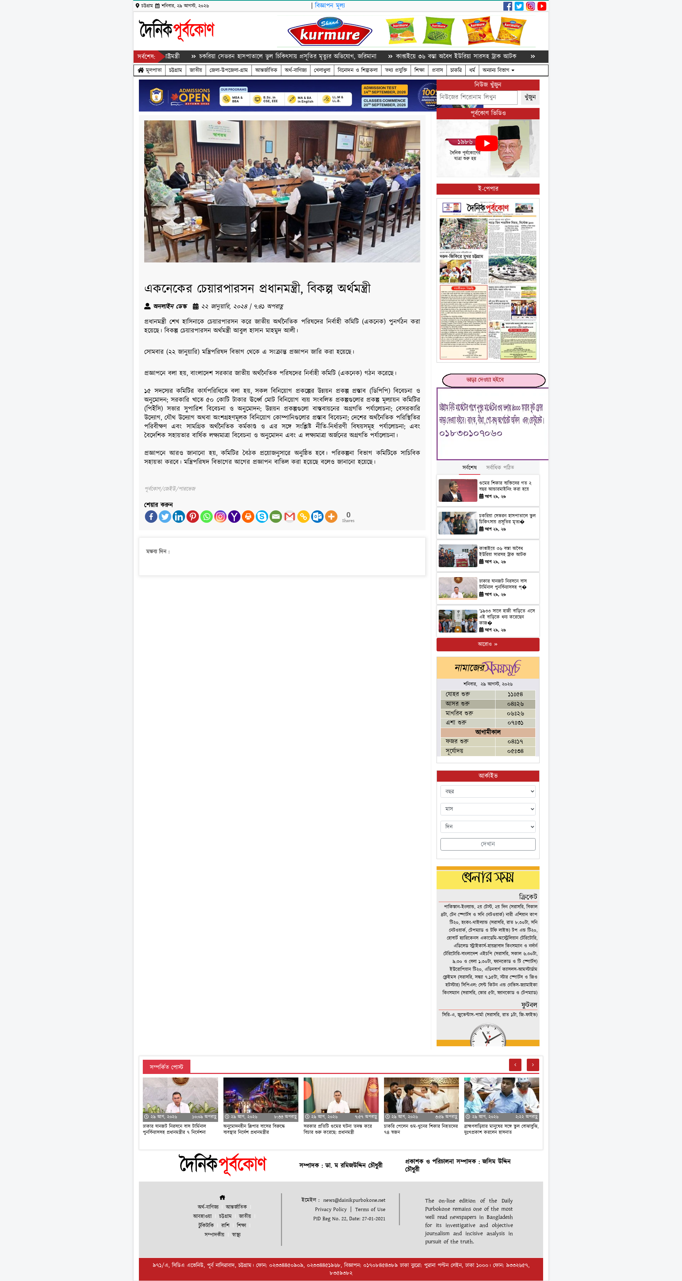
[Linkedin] (179, 516)
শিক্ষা (419, 70)
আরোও (485, 644)
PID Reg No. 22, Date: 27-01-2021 (349, 1218)
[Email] (276, 516)
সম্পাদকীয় (214, 1235)
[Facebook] (151, 516)
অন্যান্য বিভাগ (497, 70)
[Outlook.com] (317, 516)
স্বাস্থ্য (236, 1235)
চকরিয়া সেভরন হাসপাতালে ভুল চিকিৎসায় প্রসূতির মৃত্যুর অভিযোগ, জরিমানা (242, 56)
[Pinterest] (192, 516)
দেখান (488, 844)
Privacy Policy (331, 1209)
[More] (331, 516)
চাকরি (456, 70)
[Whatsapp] (206, 516)
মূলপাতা (153, 70)
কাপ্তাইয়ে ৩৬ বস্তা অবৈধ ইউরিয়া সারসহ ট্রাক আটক (412, 56)
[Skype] (262, 516)
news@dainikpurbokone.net (354, 1200)
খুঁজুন (530, 97)
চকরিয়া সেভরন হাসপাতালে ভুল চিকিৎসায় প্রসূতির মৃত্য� (507, 519)
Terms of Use (370, 1209)
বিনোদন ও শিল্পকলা (358, 70)
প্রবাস (437, 70)
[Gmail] (289, 516)
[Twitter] (165, 516)
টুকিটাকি (206, 1226)
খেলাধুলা (322, 70)
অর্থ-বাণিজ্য (296, 70)
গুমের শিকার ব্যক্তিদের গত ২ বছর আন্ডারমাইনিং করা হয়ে (505, 486)
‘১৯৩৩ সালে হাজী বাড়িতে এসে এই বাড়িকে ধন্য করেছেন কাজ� (507, 617)
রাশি (225, 1226)
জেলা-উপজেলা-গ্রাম (229, 70)
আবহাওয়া (202, 1216)
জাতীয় (196, 70)
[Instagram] (220, 516)
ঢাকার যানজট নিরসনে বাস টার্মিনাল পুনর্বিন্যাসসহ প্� (503, 584)
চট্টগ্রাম (175, 70)
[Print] (248, 516)
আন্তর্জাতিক (266, 70)
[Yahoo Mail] (234, 516)
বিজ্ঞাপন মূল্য (330, 5)
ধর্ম (472, 70)
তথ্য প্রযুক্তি (396, 70)
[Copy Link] (303, 516)
